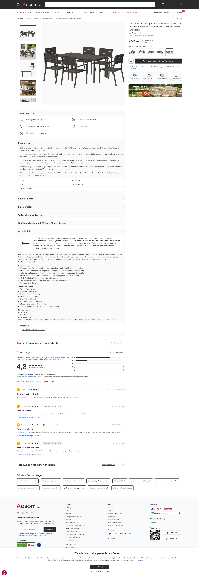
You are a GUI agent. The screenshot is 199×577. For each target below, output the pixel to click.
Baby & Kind (72, 12)
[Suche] (152, 4)
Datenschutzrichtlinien (40, 535)
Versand (68, 519)
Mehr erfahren (54, 359)
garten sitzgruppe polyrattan (167, 481)
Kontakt (68, 514)
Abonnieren (49, 529)
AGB (27, 535)
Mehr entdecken (108, 465)
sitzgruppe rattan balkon (74, 481)
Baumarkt (103, 12)
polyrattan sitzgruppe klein (28, 488)
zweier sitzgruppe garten (27, 481)
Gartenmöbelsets (61, 19)
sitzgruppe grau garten (50, 481)
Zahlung (68, 508)
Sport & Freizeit (88, 12)
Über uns (111, 508)
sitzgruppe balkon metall (99, 488)
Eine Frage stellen (116, 343)
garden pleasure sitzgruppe (141, 481)
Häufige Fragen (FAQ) (73, 517)
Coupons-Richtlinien (73, 531)
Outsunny (76, 180)
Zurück (20, 19)
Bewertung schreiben (117, 352)
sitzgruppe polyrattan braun (98, 481)
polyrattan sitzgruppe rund (74, 488)
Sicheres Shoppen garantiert (76, 525)
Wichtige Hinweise (72, 522)
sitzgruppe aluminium (51, 488)
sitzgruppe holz (119, 481)
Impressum (111, 517)
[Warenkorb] (181, 4)
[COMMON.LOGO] (31, 4)
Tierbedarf (58, 12)
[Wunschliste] (163, 4)
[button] (71, 142)
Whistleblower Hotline (115, 525)
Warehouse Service (72, 528)
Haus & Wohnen (42, 12)
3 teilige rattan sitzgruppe (122, 488)
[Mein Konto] (172, 4)
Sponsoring (70, 540)
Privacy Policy (140, 560)
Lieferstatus (70, 547)
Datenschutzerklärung (115, 514)
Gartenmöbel (47, 19)
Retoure (68, 511)
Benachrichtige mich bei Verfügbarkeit (160, 61)
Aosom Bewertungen (115, 522)
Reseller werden (113, 519)
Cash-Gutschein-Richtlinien (75, 534)
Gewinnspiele (132, 12)
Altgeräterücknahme (73, 537)
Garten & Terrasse (24, 12)
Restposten (117, 12)
